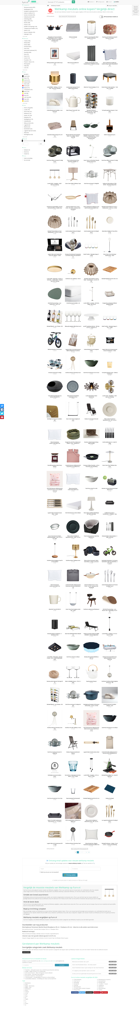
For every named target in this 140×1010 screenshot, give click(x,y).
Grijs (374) (26, 78)
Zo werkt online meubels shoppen (82, 988)
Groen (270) (27, 80)
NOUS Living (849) (28, 107)
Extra (24, 156)
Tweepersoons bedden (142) (31, 28)
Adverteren (101, 987)
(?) (117, 16)
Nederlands (28, 983)
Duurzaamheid (101, 981)
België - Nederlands (29, 986)
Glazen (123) (27, 30)
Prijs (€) (25, 139)
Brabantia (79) (27, 117)
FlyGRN (26, 971)
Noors (26, 990)
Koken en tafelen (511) (29, 13)
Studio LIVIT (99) (28, 115)
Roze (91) (26, 95)
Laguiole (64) (27, 125)
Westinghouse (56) (28, 134)
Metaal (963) (27, 42)
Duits (26, 996)
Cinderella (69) (27, 121)
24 (86, 852)
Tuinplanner (101, 985)
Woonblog (76, 982)
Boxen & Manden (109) (29, 32)
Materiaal (25, 38)
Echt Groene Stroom (30, 973)
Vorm (24, 147)
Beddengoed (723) (28, 9)
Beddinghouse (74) (28, 119)
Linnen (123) (27, 58)
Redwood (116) (27, 113)
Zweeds (27, 991)
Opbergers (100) (28, 34)
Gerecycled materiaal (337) (30, 50)
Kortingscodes (101, 982)
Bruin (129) (26, 91)
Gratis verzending (28, 158)
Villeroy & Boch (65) (28, 123)
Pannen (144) (27, 24)
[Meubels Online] (48, 5)
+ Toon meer (24, 36)
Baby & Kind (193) (28, 20)
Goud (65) (26, 101)
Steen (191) (26, 56)
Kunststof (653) (27, 46)
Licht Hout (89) (27, 97)
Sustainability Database (30, 978)
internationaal (39, 975)
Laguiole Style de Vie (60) (30, 130)
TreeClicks (27, 970)
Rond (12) (26, 152)
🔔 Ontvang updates (70, 875)
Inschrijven (61, 965)
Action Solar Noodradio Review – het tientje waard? (94, 964)
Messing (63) (27, 63)
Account (110, 1)
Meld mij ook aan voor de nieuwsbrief (49, 872)
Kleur (24, 72)
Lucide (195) (27, 109)
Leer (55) (26, 67)
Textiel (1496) (27, 40)
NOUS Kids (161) (28, 111)
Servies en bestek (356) (29, 15)
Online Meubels (77, 979)
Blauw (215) (27, 87)
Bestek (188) (27, 22)
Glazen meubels (26, 952)
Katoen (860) (27, 44)
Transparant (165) (28, 89)
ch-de (26, 993)
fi (25, 1000)
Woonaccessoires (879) (29, 7)
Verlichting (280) (28, 19)
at (25, 1005)
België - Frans (28, 987)
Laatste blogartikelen (78, 959)
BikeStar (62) (27, 127)
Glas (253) (26, 54)
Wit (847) (26, 74)
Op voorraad (27, 160)
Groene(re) (33, 1)
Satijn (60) (26, 65)
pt (25, 997)
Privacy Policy (77, 989)
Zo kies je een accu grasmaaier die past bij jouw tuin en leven (94, 973)
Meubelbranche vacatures (104, 979)
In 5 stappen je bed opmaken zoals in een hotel (94, 970)
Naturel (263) (27, 82)
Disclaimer (76, 984)
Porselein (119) (27, 60)
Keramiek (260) (27, 52)
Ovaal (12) (26, 153)
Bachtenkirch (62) (28, 128)
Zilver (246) (26, 84)
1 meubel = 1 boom (103, 984)
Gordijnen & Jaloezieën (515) (31, 11)
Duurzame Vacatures (30, 975)
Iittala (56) (26, 132)
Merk (24, 105)
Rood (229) (26, 85)
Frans (26, 984)
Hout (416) (26, 48)
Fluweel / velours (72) (29, 62)
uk (25, 1002)
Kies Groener (28, 974)
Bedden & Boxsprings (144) (30, 26)
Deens (26, 1003)
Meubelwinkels (77, 987)
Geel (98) (26, 93)
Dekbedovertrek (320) (29, 17)
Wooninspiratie (102, 988)
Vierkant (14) (27, 150)
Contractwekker (29, 977)
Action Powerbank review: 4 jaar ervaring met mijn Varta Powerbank (94, 967)
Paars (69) (26, 99)
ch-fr (26, 994)
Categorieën (26, 5)
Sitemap (76, 985)
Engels (26, 999)
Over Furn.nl (77, 981)
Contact (100, 989)
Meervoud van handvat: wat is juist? (94, 961)
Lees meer (136, 14)
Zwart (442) (27, 76)
